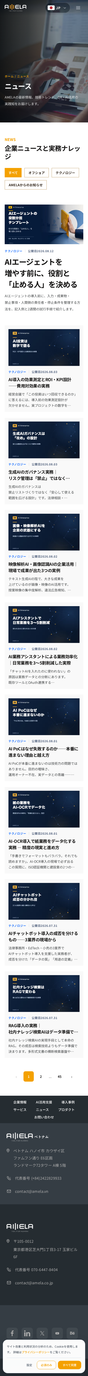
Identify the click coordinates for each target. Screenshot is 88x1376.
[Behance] (72, 1333)
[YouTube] (57, 1333)
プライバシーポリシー (36, 1352)
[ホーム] (15, 8)
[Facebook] (12, 1333)
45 (59, 1076)
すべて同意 (70, 1365)
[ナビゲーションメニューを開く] (78, 8)
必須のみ (46, 1365)
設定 (29, 1365)
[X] (42, 1333)
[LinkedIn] (27, 1333)
